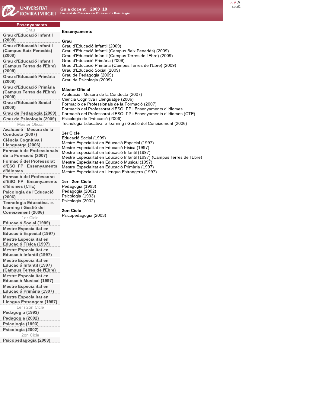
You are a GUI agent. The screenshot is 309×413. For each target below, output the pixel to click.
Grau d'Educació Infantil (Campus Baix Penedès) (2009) (28, 50)
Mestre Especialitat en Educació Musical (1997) (28, 278)
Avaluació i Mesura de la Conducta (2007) (28, 132)
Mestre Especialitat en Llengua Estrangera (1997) (30, 299)
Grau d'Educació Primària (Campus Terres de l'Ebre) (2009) (29, 92)
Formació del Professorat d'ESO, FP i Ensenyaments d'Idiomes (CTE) (30, 181)
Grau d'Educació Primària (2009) (29, 79)
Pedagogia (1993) (21, 312)
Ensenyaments (32, 24)
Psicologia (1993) (21, 323)
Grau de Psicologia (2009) (29, 118)
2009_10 (98, 9)
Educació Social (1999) (26, 222)
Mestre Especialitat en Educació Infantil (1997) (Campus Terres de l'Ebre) (29, 265)
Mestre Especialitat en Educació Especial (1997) (29, 231)
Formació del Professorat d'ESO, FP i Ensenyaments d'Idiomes (30, 166)
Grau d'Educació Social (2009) (27, 105)
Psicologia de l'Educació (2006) (28, 194)
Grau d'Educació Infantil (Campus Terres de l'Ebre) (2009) (29, 66)
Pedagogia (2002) (21, 318)
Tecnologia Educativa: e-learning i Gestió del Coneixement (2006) (28, 207)
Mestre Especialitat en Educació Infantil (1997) (27, 252)
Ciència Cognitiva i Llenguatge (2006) (22, 142)
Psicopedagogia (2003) (26, 340)
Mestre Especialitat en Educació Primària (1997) (28, 289)
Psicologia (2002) (21, 329)
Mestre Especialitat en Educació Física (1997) (26, 241)
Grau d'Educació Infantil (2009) (28, 37)
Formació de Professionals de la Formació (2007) (30, 153)
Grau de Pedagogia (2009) (29, 113)
